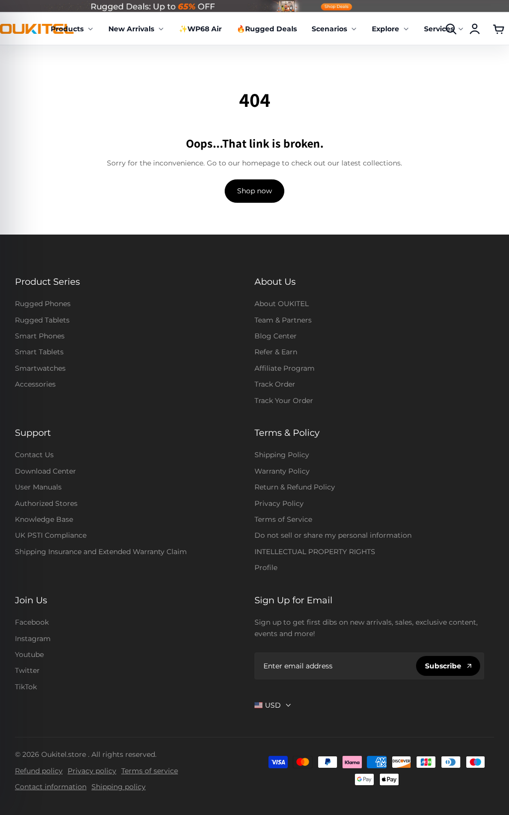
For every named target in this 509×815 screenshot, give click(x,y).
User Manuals (38, 487)
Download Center (45, 471)
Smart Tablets (39, 351)
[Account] (474, 28)
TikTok (26, 686)
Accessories (35, 384)
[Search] (450, 28)
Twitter (27, 670)
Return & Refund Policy (294, 487)
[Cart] (498, 28)
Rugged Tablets (42, 320)
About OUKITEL (281, 303)
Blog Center (275, 335)
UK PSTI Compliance (50, 535)
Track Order (274, 384)
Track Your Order (283, 400)
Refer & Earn (275, 351)
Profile (265, 567)
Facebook (32, 622)
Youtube (29, 654)
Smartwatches (40, 368)
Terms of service (149, 770)
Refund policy (39, 770)
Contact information (50, 786)
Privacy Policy (279, 503)
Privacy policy (92, 770)
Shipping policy (118, 786)
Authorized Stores (46, 503)
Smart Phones (40, 335)
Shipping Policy (281, 454)
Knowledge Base (44, 519)
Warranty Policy (282, 471)
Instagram (33, 638)
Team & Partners (283, 320)
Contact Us (34, 454)
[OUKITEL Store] (37, 28)
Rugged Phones (43, 303)
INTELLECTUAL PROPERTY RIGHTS (314, 551)
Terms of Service (283, 519)
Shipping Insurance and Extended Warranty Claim (101, 551)
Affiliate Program (284, 368)
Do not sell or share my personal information (333, 535)
